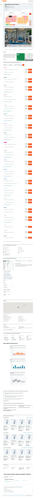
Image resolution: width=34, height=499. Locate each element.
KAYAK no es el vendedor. (7, 489)
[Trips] (1, 12)
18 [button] (12, 19)
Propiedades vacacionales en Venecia (8, 481)
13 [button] (19, 19)
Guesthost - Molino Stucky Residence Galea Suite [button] (21, 456)
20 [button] (19, 21)
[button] (1, 1)
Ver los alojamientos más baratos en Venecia (28, 432)
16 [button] (9, 19)
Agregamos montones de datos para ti (8, 490)
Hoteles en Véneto (19, 495)
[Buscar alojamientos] (1, 4)
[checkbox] (6, 291)
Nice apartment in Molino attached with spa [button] (28, 456)
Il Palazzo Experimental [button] (13, 425)
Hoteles (8, 495)
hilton (7, 277)
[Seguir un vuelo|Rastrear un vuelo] (1, 9)
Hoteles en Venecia (25, 480)
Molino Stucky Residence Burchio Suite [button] (28, 441)
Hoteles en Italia (15, 495)
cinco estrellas (5, 278)
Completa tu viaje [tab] (6, 476)
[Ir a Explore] (1, 8)
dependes (5, 280)
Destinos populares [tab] (11, 476)
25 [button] (12, 21)
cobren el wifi (5, 277)
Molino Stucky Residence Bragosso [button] (21, 441)
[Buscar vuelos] (1, 3)
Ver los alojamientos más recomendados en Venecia (27, 447)
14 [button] (6, 19)
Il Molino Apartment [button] (28, 426)
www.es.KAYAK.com (5, 495)
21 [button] (6, 21)
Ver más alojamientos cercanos (29, 417)
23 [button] (9, 21)
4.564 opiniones (11, 6)
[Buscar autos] (1, 6)
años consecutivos (11, 277)
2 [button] (9, 16)
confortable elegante (9, 278)
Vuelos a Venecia (6, 480)
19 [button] (14, 19)
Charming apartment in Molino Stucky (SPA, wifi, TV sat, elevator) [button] (21, 427)
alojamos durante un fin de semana (7, 274)
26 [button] (14, 21)
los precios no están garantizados (18, 487)
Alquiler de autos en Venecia (17, 480)
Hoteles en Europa (11, 495)
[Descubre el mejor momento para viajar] (1, 10)
